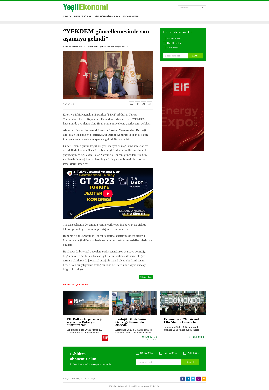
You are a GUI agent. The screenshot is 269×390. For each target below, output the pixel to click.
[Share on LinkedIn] (131, 104)
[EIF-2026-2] (183, 109)
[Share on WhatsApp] (149, 104)
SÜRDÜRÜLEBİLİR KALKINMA (107, 16)
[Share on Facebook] (143, 104)
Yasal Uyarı (77, 378)
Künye (66, 378)
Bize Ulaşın (90, 378)
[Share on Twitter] (137, 104)
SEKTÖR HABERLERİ (131, 16)
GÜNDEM (67, 16)
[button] (203, 8)
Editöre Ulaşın (146, 277)
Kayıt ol (195, 56)
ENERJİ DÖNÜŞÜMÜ (82, 16)
